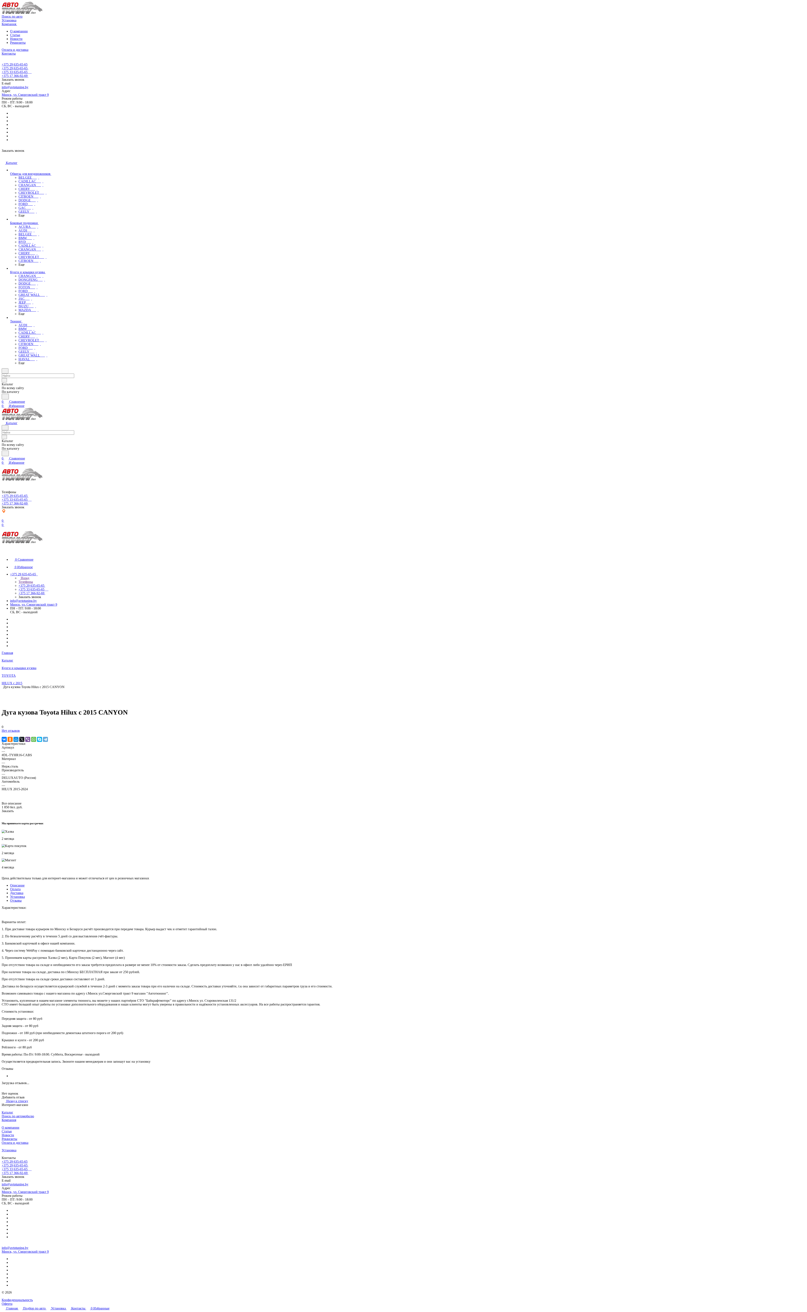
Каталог (7, 1112)
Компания (9, 1120)
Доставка (16, 893)
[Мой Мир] (15, 739)
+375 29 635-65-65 (15, 64)
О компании (19, 31)
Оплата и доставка (15, 1142)
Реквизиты (18, 42)
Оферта (7, 1303)
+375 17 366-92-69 (15, 76)
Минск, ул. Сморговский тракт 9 (25, 94)
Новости (16, 39)
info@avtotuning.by (15, 87)
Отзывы (16, 900)
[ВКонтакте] (4, 739)
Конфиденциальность (17, 1300)
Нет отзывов (11, 730)
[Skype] (39, 739)
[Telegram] (45, 739)
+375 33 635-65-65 (15, 72)
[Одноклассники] (10, 739)
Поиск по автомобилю (18, 1116)
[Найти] (5, 396)
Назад (24, 578)
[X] (21, 739)
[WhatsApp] (33, 739)
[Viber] (27, 739)
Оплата (15, 889)
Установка (17, 896)
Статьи (15, 35)
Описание (17, 885)
